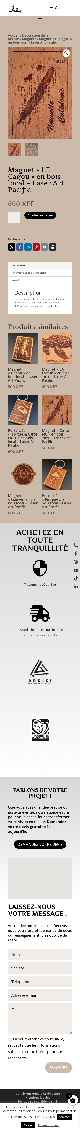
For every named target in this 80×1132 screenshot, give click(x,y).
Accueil (13, 35)
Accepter (64, 1117)
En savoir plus (48, 1125)
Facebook (19, 247)
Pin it (36, 247)
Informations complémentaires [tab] (30, 272)
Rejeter (28, 1125)
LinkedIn (28, 247)
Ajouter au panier (40, 215)
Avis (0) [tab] (16, 280)
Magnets (29, 39)
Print (52, 247)
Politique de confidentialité (37, 1101)
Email (44, 247)
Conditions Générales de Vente (38, 1093)
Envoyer (58, 1067)
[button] (66, 53)
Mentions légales (38, 1097)
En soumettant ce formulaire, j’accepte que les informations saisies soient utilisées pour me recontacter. (36, 1048)
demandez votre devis (40, 844)
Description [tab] (18, 265)
